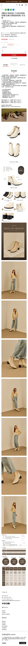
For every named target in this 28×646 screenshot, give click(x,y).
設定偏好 (4, 643)
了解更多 (6, 640)
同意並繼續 (22, 643)
